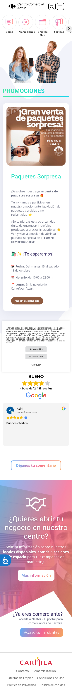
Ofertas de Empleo (20, 678)
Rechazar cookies (36, 356)
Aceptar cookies (36, 349)
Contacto (22, 671)
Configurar (36, 365)
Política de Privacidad (21, 685)
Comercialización (44, 671)
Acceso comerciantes (41, 632)
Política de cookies (52, 685)
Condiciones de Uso (50, 678)
